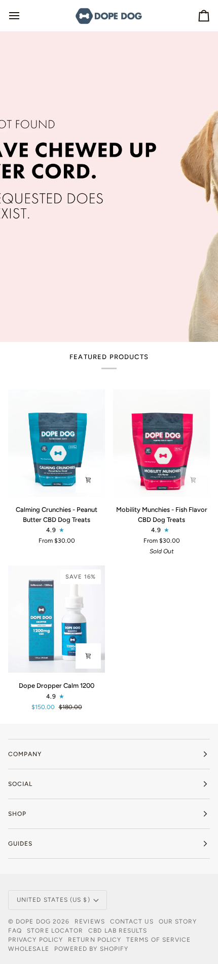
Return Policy (94, 939)
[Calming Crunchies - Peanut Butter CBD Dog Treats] (56, 443)
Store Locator (55, 930)
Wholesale (28, 948)
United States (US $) (53, 899)
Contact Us (132, 921)
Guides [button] (20, 843)
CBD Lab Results (117, 930)
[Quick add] (88, 480)
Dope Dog (34, 921)
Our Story (178, 921)
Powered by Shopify (91, 948)
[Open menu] (23, 15)
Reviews (90, 921)
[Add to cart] (88, 656)
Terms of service (158, 939)
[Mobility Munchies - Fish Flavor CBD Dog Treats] (161, 443)
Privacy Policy (35, 939)
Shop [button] (17, 813)
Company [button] (25, 754)
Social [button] (20, 783)
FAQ (15, 930)
